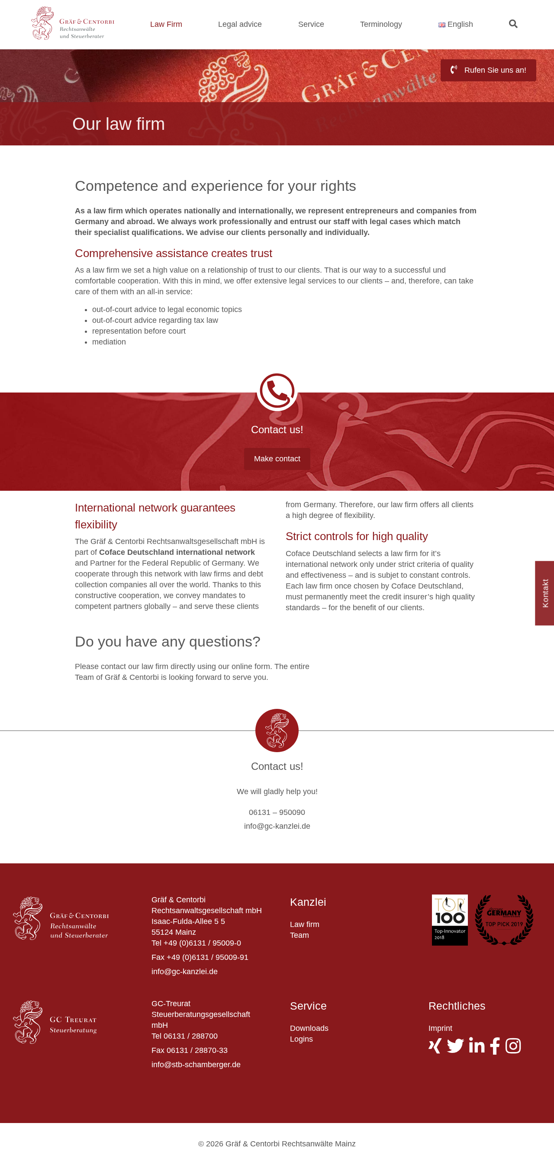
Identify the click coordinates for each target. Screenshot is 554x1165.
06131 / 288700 (191, 1036)
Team (299, 935)
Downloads (309, 1028)
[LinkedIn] (479, 1050)
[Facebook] (498, 1050)
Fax (157, 957)
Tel (156, 943)
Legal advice (240, 24)
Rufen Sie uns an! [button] (494, 70)
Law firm (304, 924)
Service (311, 24)
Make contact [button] (277, 458)
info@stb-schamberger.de (196, 1064)
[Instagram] (516, 1050)
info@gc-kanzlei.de (184, 971)
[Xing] (437, 1050)
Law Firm (166, 24)
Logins (301, 1039)
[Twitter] (458, 1050)
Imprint (440, 1028)
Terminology (381, 24)
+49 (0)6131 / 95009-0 (202, 943)
